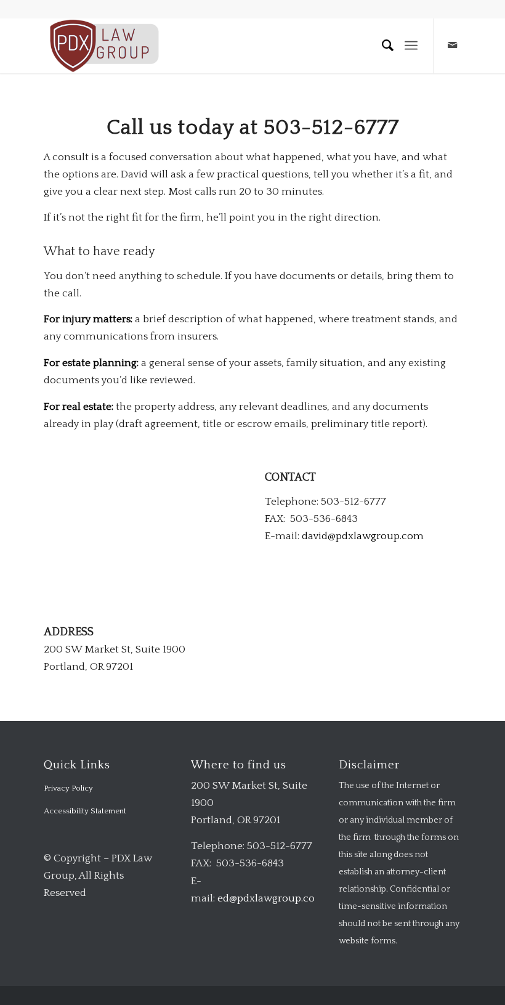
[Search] (382, 45)
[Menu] (411, 45)
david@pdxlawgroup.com (363, 536)
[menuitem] (382, 45)
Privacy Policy (68, 788)
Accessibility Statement (85, 811)
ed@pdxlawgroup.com (271, 898)
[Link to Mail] (452, 45)
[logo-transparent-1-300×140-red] (103, 45)
